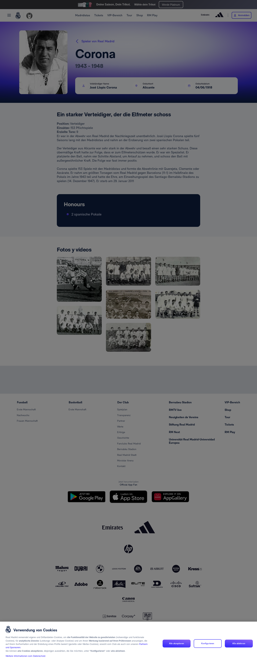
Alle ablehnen (238, 643)
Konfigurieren (207, 643)
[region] (128, 642)
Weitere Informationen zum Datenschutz (25, 656)
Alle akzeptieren (176, 643)
